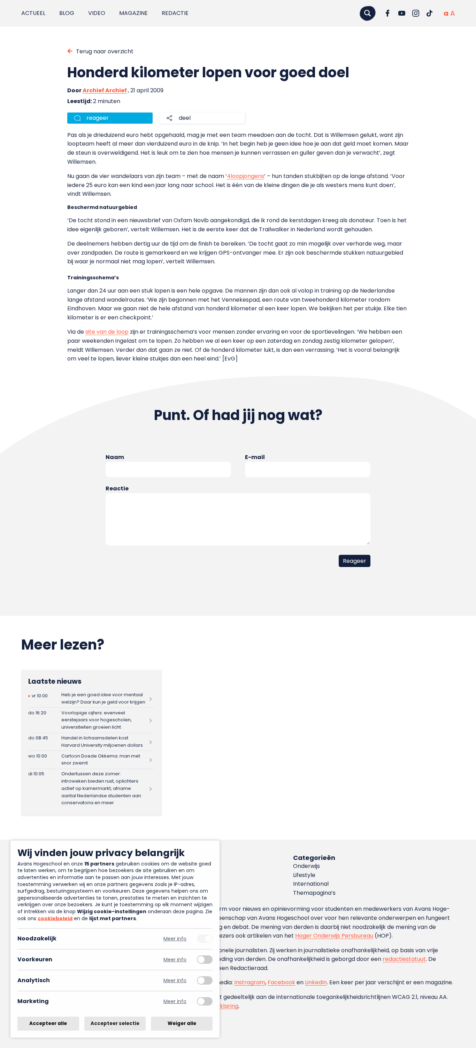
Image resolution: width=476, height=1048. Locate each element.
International (311, 884)
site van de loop (107, 332)
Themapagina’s (314, 893)
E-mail (255, 457)
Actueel (33, 13)
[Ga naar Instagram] (416, 13)
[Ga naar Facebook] (388, 13)
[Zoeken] (367, 13)
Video (96, 13)
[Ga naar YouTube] (402, 13)
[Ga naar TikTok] (430, 13)
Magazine (133, 13)
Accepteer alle (48, 1023)
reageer (97, 118)
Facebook (281, 982)
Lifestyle (304, 875)
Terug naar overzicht (104, 51)
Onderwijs (306, 866)
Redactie (175, 13)
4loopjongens (245, 176)
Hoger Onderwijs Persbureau (334, 936)
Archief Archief (105, 90)
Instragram (249, 982)
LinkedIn (316, 982)
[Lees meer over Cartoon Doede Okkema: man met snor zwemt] (91, 760)
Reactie (117, 488)
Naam (115, 457)
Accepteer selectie (115, 1023)
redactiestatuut (404, 959)
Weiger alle (182, 1023)
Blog (66, 13)
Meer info (174, 939)
